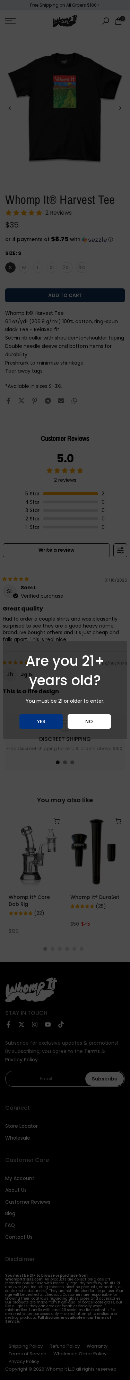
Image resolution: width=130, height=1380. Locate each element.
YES (41, 721)
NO (89, 721)
